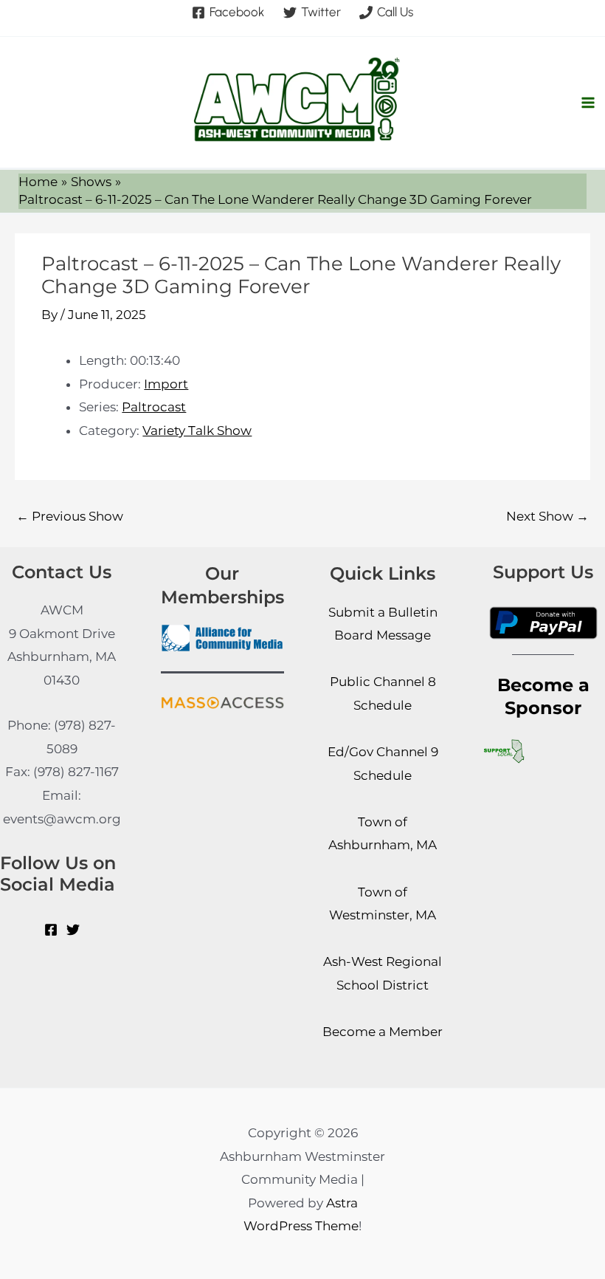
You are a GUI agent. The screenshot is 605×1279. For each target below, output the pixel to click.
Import (166, 384)
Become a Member (382, 1031)
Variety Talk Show (197, 430)
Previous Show (69, 516)
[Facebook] (51, 929)
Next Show (547, 516)
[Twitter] (73, 929)
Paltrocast (154, 407)
